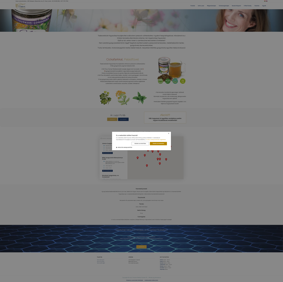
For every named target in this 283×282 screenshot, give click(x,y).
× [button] (168, 133)
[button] (124, 147)
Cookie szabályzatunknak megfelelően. (156, 139)
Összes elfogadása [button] (158, 143)
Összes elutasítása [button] (140, 143)
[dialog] (141, 141)
